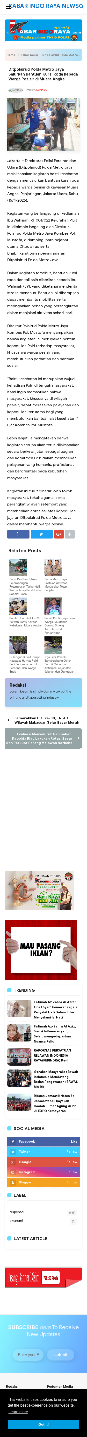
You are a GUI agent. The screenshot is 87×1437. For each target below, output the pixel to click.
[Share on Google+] (59, 534)
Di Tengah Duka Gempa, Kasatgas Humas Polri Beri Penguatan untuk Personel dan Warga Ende (25, 664)
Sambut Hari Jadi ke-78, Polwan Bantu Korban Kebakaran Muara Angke (25, 621)
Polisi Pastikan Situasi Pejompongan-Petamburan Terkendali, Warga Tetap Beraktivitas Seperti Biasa (25, 586)
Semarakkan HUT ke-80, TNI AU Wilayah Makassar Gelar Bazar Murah (46, 720)
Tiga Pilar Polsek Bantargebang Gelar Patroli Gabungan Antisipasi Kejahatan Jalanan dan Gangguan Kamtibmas (59, 666)
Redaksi (18, 685)
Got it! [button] (43, 1424)
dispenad (16, 1212)
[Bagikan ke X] (42, 534)
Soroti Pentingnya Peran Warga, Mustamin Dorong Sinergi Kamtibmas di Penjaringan (60, 625)
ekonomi (16, 1221)
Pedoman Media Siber (59, 1389)
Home (11, 55)
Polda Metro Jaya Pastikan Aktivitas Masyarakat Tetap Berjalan (55, 584)
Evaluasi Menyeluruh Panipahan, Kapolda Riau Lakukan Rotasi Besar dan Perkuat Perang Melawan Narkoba (39, 738)
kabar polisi (29, 55)
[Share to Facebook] (18, 534)
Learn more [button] (18, 1412)
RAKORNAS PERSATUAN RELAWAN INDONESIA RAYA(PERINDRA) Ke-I (52, 1055)
